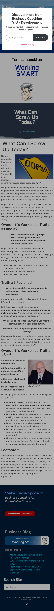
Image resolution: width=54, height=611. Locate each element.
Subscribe (40, 37)
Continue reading (27, 45)
